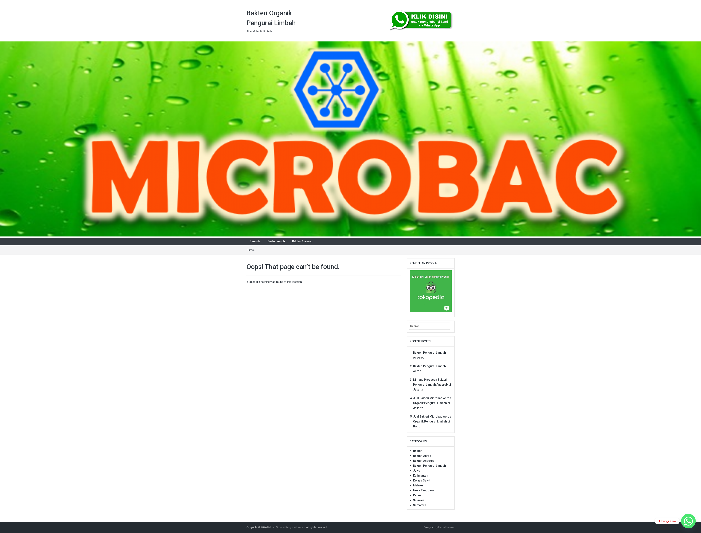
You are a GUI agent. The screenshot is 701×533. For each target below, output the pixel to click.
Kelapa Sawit (421, 480)
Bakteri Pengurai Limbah (429, 465)
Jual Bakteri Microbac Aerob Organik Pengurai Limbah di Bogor (432, 421)
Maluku (418, 485)
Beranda (255, 241)
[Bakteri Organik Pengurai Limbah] (350, 139)
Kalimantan (420, 475)
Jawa (416, 470)
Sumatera (419, 505)
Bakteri (417, 451)
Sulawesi (419, 500)
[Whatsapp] (688, 521)
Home (250, 249)
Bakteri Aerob (276, 241)
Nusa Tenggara (423, 490)
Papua (417, 495)
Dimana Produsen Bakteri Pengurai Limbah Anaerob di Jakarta (432, 384)
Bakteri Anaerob (302, 241)
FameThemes (446, 527)
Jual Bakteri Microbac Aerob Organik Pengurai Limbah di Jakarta (432, 403)
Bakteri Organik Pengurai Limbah (286, 527)
